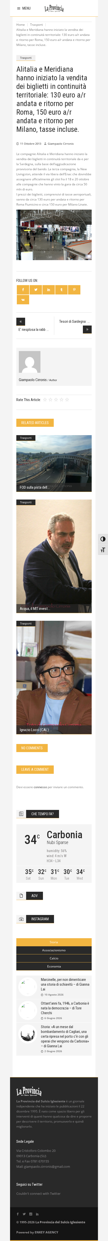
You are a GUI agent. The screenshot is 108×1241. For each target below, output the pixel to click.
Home (20, 24)
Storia (54, 942)
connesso (40, 787)
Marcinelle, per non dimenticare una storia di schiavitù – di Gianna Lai (65, 984)
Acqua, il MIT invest (34, 608)
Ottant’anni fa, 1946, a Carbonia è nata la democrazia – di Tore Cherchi (65, 1008)
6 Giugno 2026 (53, 1018)
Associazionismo (54, 950)
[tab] (54, 942)
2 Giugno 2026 (53, 1051)
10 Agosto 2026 (54, 994)
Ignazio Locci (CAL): (34, 730)
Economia (54, 966)
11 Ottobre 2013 (30, 143)
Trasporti (36, 24)
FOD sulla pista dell (33, 487)
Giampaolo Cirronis (61, 143)
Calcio (54, 958)
